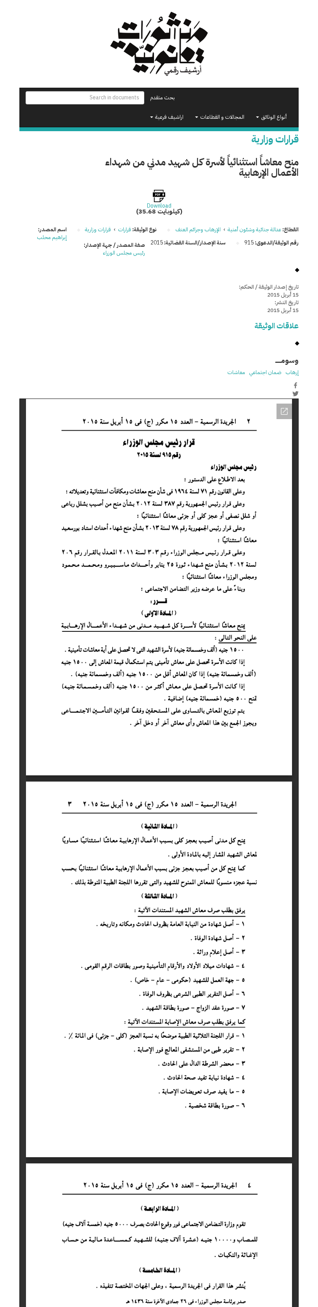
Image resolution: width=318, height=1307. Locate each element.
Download (159, 206)
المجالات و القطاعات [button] (221, 117)
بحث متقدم (162, 98)
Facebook (295, 385)
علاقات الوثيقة (276, 325)
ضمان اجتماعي (265, 372)
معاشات (236, 372)
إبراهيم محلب (52, 237)
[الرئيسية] (159, 44)
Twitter (295, 393)
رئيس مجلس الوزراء (124, 253)
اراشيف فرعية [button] (168, 117)
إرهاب (292, 372)
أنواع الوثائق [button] (273, 117)
